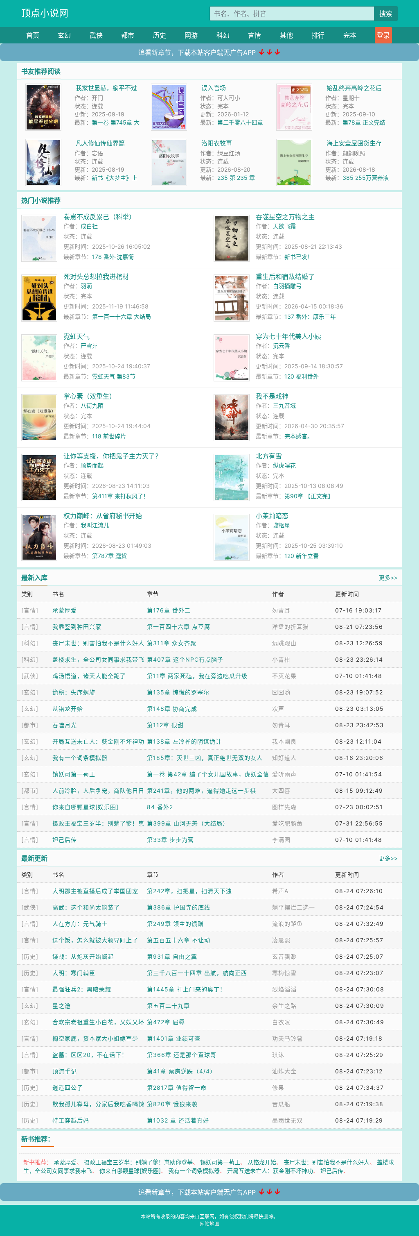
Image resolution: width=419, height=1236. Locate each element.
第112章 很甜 (165, 724)
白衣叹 (281, 1021)
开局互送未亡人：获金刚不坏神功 (98, 741)
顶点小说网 (44, 13)
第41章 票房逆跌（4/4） (181, 1071)
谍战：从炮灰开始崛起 (83, 956)
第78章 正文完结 (363, 122)
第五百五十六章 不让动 (178, 940)
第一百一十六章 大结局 (121, 316)
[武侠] (29, 675)
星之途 (61, 1005)
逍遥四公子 (67, 1087)
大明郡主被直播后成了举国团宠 (95, 890)
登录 (383, 35)
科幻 (223, 35)
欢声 (278, 708)
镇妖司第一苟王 (73, 774)
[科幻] (29, 643)
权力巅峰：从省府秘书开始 (102, 516)
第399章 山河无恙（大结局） (188, 823)
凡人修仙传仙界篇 (100, 143)
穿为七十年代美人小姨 (288, 336)
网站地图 (209, 1224)
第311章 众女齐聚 (171, 643)
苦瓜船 (281, 1103)
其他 (286, 35)
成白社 (89, 225)
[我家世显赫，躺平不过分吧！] (43, 87)
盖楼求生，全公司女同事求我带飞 (98, 659)
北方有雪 (269, 456)
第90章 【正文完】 (308, 495)
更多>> (388, 577)
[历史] (29, 956)
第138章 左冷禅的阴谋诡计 (184, 741)
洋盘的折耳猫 (290, 626)
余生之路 (284, 1005)
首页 (32, 35)
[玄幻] (29, 692)
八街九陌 (92, 405)
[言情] (29, 610)
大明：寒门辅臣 (73, 972)
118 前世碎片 (109, 436)
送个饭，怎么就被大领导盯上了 (95, 940)
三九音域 (284, 405)
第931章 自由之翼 (172, 956)
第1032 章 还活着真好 (178, 1120)
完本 (349, 35)
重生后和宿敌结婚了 (285, 276)
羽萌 (86, 285)
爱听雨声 (284, 774)
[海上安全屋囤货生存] (294, 143)
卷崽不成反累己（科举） (99, 217)
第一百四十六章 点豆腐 (178, 626)
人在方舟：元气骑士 (80, 923)
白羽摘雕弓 (287, 285)
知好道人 (284, 757)
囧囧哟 (281, 692)
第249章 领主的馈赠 (175, 923)
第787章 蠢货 (109, 555)
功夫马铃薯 (287, 1038)
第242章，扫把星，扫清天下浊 (189, 890)
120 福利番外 (301, 376)
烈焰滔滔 (284, 989)
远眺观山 (284, 643)
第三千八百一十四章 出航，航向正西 (197, 972)
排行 (317, 35)
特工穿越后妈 (70, 1120)
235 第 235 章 (236, 177)
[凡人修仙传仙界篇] (43, 143)
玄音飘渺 (284, 956)
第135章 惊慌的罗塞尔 (178, 692)
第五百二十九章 (168, 1005)
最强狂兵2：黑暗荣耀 (81, 989)
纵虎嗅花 (284, 465)
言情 (254, 35)
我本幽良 (284, 741)
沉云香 (281, 345)
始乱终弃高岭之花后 (354, 88)
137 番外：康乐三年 (310, 316)
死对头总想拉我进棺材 (96, 276)
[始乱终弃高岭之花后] (294, 87)
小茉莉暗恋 (272, 516)
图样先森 (284, 806)
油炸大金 (284, 1071)
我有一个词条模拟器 (80, 757)
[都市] (29, 724)
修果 (278, 1087)
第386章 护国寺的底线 (178, 907)
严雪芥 (89, 345)
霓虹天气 (76, 336)
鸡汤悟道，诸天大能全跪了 (89, 675)
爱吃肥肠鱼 (287, 823)
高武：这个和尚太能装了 (86, 907)
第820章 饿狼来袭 (172, 1103)
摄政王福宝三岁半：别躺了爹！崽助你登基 (138, 1162)
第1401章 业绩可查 (173, 1038)
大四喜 (281, 790)
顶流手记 (64, 1071)
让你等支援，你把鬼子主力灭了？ (112, 456)
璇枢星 (281, 525)
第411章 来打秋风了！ (120, 495)
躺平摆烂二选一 (293, 907)
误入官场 (213, 88)
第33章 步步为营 (170, 839)
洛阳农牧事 (216, 143)
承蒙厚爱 (64, 610)
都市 (127, 35)
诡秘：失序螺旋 (73, 692)
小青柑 (281, 659)
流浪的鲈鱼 (287, 923)
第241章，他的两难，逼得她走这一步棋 (201, 790)
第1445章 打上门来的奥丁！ (186, 989)
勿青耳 (281, 610)
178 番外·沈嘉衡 (113, 256)
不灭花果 (284, 675)
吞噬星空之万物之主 (285, 217)
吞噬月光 (64, 724)
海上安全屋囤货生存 (354, 143)
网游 (191, 35)
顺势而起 (92, 465)
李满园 (281, 839)
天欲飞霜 (284, 225)
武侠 (96, 35)
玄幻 (64, 35)
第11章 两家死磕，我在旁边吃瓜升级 (197, 675)
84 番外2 (160, 806)
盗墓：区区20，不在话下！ (90, 1054)
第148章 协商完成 (172, 708)
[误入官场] (169, 87)
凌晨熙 (281, 940)
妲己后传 (64, 839)
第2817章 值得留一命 (177, 1087)
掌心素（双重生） (89, 396)
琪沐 (278, 1054)
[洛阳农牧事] (169, 143)
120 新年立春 (301, 555)
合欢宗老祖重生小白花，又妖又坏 (98, 1021)
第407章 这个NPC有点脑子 (185, 659)
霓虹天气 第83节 (113, 376)
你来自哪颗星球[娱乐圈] (85, 806)
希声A (280, 890)
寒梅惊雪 (284, 972)
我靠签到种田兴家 (76, 626)
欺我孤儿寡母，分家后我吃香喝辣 (98, 1103)
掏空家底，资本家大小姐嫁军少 (95, 1038)
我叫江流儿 (95, 525)
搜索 (385, 13)
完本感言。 (298, 436)
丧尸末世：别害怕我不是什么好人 (98, 643)
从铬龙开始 (67, 708)
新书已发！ (298, 256)
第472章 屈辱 (166, 1021)
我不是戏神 (272, 396)
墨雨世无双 (287, 1120)
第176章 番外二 (169, 610)
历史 (159, 35)
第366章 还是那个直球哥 (181, 1054)
